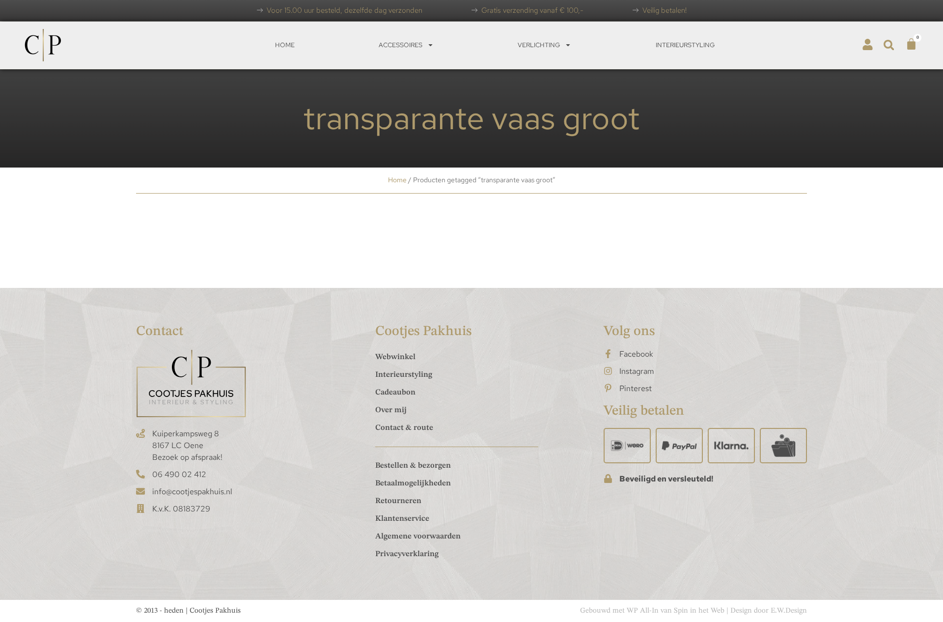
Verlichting (539, 45)
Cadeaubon (395, 392)
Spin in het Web (699, 611)
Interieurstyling (685, 45)
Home (285, 45)
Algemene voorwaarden (418, 536)
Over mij (391, 410)
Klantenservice (402, 519)
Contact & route (404, 428)
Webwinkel (395, 357)
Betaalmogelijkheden (413, 483)
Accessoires (400, 45)
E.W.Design (789, 611)
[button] (889, 45)
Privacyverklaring (407, 554)
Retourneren (398, 501)
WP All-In (643, 611)
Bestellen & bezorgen (413, 466)
